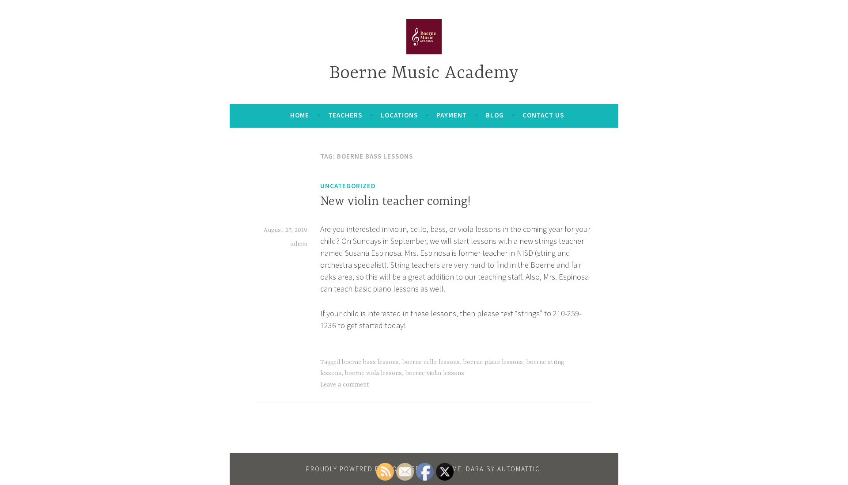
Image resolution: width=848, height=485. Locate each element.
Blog (495, 115)
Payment (451, 115)
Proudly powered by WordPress (367, 469)
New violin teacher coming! (395, 202)
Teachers (345, 115)
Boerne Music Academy (424, 73)
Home (299, 115)
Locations (399, 115)
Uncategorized (348, 186)
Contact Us (543, 115)
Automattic (518, 469)
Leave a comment (344, 384)
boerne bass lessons (370, 362)
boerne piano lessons (493, 362)
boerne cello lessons (431, 362)
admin (299, 244)
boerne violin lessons (434, 373)
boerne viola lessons (373, 373)
